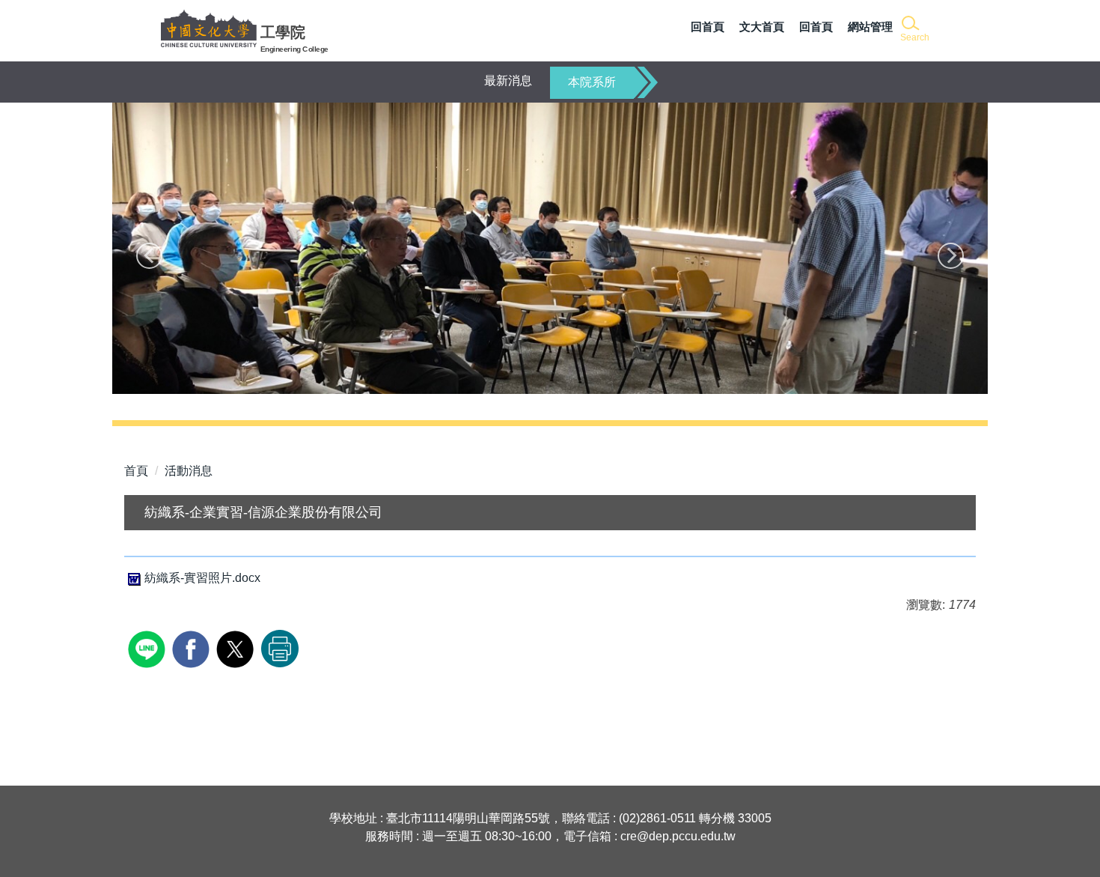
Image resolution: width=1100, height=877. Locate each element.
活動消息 (189, 470)
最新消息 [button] (508, 80)
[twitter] (236, 647)
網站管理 (870, 26)
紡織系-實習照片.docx (202, 577)
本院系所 (592, 82)
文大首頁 (761, 26)
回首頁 (707, 26)
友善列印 (280, 648)
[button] (913, 29)
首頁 (136, 470)
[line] (148, 647)
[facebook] (192, 647)
